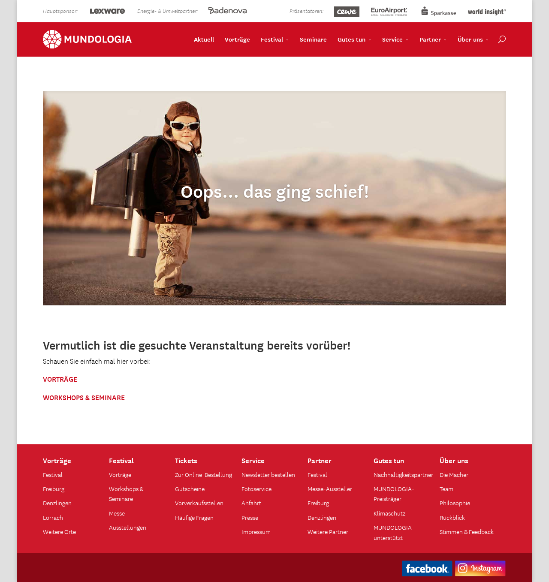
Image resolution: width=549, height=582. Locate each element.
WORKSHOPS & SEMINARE (84, 396)
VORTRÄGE (60, 378)
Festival (272, 39)
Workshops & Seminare (126, 493)
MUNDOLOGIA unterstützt (393, 532)
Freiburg (53, 488)
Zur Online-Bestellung (203, 474)
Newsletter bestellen (268, 474)
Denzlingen (57, 502)
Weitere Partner (328, 531)
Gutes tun (351, 39)
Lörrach (53, 517)
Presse (249, 517)
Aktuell (204, 39)
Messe (117, 513)
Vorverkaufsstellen (199, 502)
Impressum (256, 531)
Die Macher (454, 474)
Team (446, 488)
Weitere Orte (59, 531)
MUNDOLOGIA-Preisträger (394, 493)
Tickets (186, 459)
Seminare (313, 39)
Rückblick (452, 517)
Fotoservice (256, 488)
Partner (430, 39)
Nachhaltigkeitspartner (403, 474)
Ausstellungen (127, 527)
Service (392, 39)
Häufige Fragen (194, 517)
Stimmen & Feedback (467, 531)
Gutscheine (190, 488)
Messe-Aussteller (330, 488)
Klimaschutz (389, 513)
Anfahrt (251, 502)
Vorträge (237, 39)
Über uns (470, 39)
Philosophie (455, 502)
